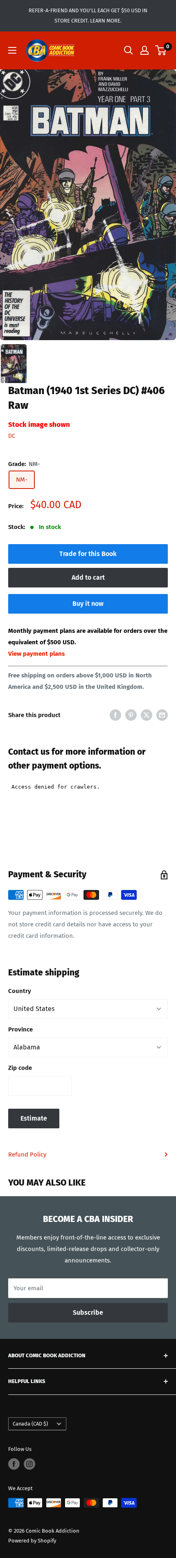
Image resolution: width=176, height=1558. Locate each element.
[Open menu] (12, 50)
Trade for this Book (88, 554)
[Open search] (128, 50)
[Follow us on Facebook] (14, 1464)
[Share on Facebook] (115, 715)
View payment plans (36, 653)
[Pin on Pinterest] (131, 715)
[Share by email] (162, 715)
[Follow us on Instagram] (29, 1464)
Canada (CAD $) (30, 1424)
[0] (161, 50)
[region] (88, 205)
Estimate (33, 1118)
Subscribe (88, 1312)
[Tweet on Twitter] (146, 715)
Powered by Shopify (32, 1541)
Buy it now (88, 604)
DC (11, 436)
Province (20, 1029)
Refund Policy (27, 1154)
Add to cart (88, 577)
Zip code (20, 1068)
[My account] (144, 50)
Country (19, 991)
